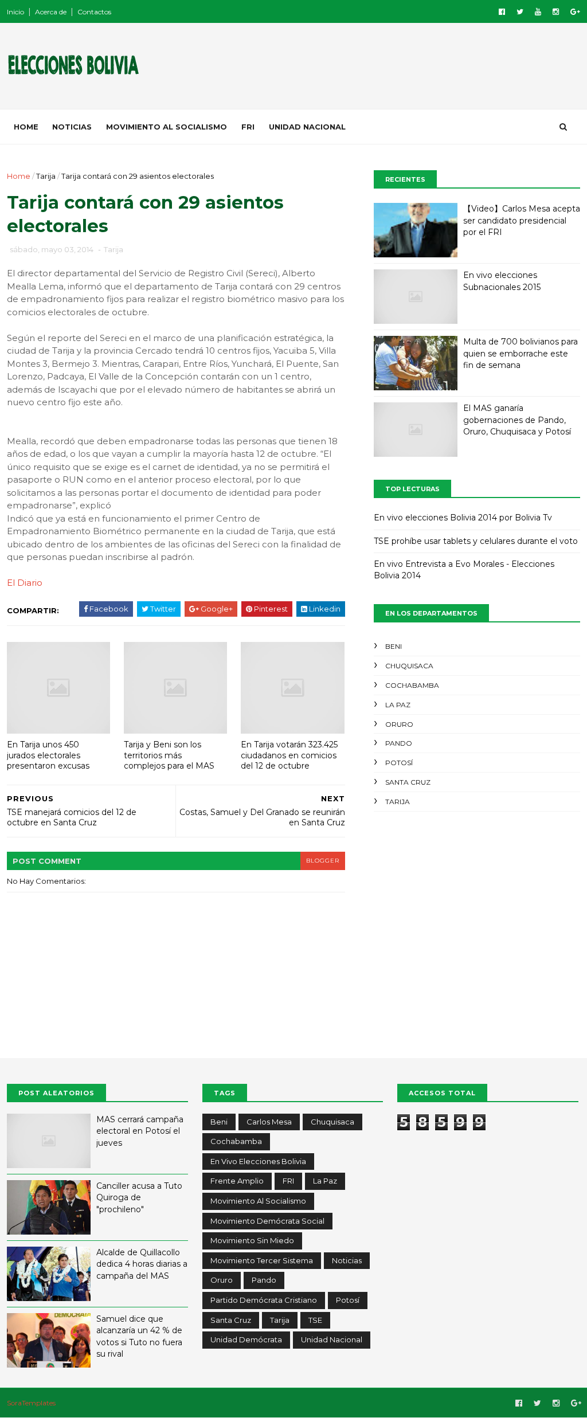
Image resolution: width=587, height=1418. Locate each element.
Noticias (72, 126)
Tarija (46, 176)
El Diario (24, 582)
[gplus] (575, 11)
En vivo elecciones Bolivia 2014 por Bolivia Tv (463, 517)
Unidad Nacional (307, 126)
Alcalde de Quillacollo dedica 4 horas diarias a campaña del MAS (141, 1264)
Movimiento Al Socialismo (166, 126)
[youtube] (538, 11)
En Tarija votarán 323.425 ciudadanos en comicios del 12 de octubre (289, 755)
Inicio (15, 11)
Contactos (94, 11)
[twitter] (519, 11)
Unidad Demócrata (246, 1339)
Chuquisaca (409, 665)
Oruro (399, 724)
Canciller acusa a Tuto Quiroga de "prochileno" (139, 1198)
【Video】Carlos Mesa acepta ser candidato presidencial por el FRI (521, 220)
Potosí (399, 762)
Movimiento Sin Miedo (252, 1240)
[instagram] (556, 11)
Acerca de (50, 11)
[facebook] (502, 11)
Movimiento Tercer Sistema (261, 1260)
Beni (393, 646)
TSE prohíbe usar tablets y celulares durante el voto (476, 541)
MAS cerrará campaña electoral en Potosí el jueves (139, 1131)
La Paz (397, 704)
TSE (315, 1320)
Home (26, 126)
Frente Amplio (237, 1180)
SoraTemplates (31, 1403)
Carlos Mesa (269, 1121)
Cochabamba (412, 685)
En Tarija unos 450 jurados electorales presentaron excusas (48, 755)
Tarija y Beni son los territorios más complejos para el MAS (169, 755)
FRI (248, 126)
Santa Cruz (408, 782)
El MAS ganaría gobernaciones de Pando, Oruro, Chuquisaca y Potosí (517, 420)
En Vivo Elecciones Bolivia (258, 1161)
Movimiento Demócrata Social (267, 1220)
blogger (322, 860)
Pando (398, 743)
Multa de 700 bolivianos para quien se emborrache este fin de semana (520, 353)
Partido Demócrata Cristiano (263, 1300)
